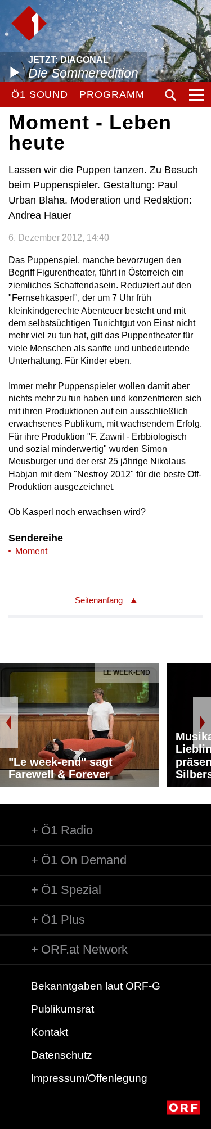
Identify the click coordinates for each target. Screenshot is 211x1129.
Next (202, 722)
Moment (31, 551)
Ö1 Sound (39, 94)
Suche (170, 95)
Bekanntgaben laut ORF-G (95, 986)
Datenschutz (61, 1055)
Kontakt (49, 1032)
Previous (9, 722)
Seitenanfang (99, 600)
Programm (111, 94)
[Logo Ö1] (29, 23)
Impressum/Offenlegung (89, 1078)
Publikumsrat (62, 1009)
